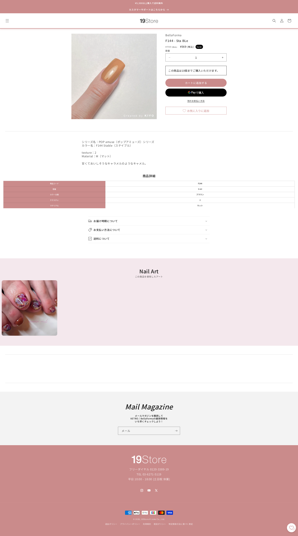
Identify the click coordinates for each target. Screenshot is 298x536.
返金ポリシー (111, 524)
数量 (167, 50)
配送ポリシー (160, 524)
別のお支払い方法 (196, 100)
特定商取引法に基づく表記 (181, 524)
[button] (7, 21)
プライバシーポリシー (130, 524)
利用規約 (147, 524)
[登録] (176, 431)
